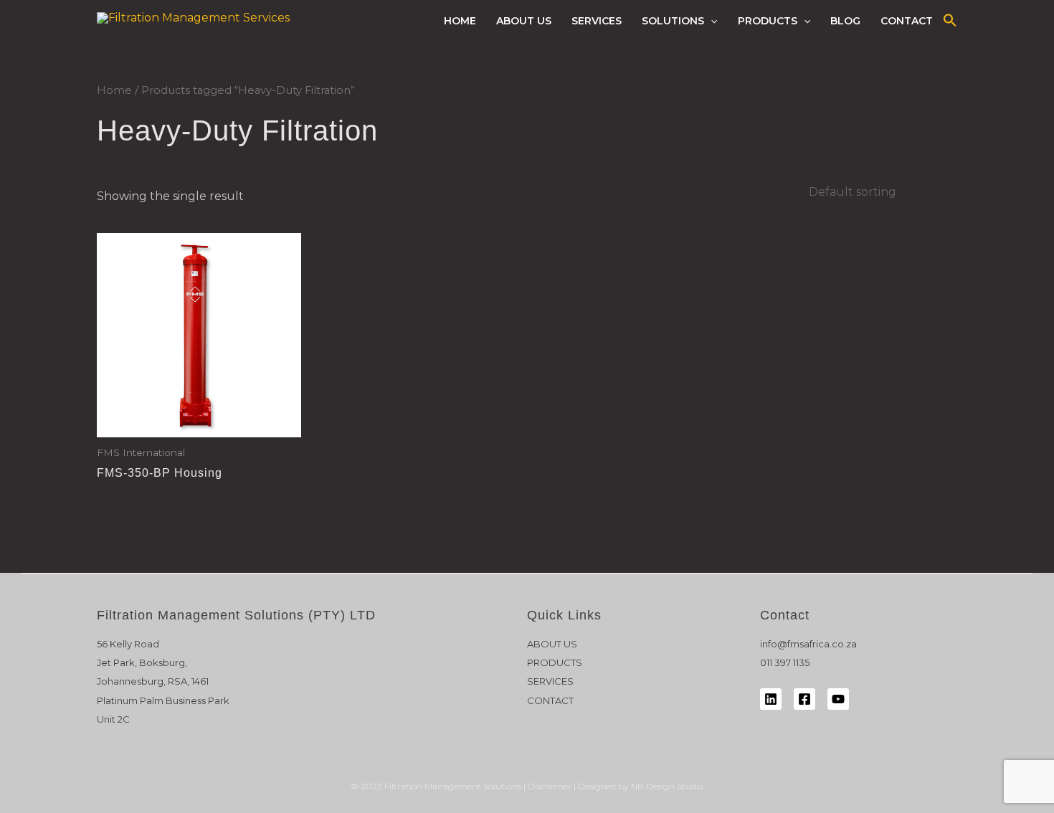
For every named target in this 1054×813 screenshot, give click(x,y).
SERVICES (596, 20)
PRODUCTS (767, 20)
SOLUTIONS (673, 20)
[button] (710, 21)
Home (114, 90)
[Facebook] (804, 699)
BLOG (845, 20)
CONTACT (906, 20)
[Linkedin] (771, 699)
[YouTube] (838, 699)
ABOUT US (523, 20)
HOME (460, 20)
